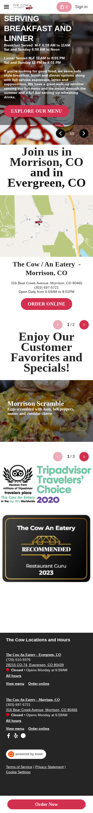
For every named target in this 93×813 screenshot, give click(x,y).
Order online (38, 684)
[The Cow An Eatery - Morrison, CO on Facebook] (9, 736)
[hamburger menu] (6, 7)
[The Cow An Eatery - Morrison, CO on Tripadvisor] (23, 736)
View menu (15, 684)
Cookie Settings (18, 772)
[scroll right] (84, 325)
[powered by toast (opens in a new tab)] (26, 754)
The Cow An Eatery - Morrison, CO (33, 700)
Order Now (46, 804)
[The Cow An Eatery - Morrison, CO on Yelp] (16, 736)
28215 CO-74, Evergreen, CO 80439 (35, 665)
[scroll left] (58, 325)
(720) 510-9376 (18, 660)
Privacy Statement (49, 767)
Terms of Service (19, 767)
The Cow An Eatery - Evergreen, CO (33, 655)
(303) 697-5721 (18, 705)
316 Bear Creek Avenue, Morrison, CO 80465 (41, 710)
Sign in (81, 7)
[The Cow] (23, 7)
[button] (60, 133)
